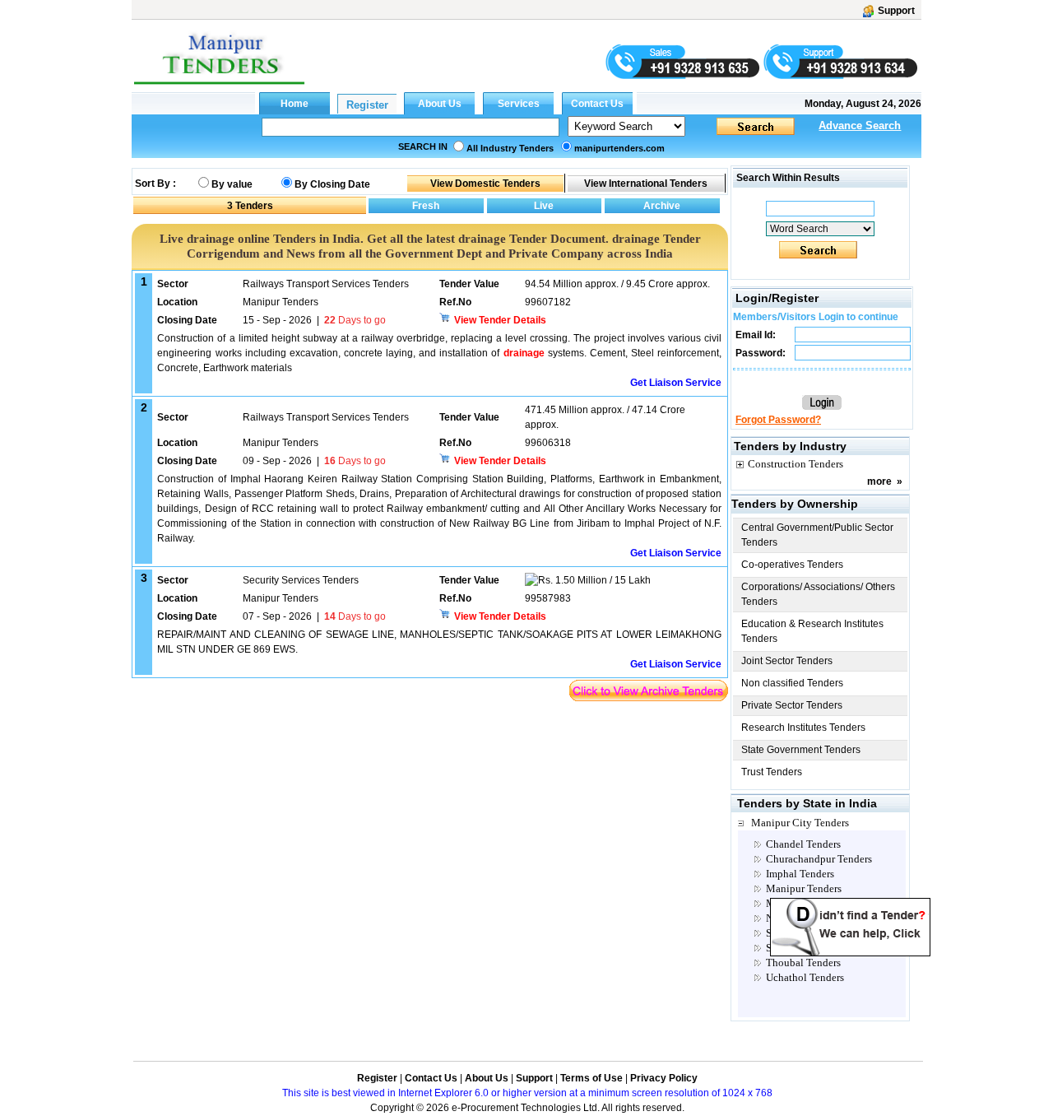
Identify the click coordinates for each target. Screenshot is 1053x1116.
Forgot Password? (778, 419)
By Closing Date (332, 184)
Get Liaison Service (675, 382)
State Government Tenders (800, 750)
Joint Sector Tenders (787, 661)
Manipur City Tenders (800, 822)
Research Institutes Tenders (803, 727)
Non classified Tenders (792, 683)
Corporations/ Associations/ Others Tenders (818, 594)
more (879, 481)
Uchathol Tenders (805, 977)
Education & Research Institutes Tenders (812, 631)
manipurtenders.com (619, 148)
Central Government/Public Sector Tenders (817, 535)
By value (232, 184)
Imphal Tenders (800, 873)
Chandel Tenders (803, 844)
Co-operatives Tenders (792, 564)
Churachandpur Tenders (819, 859)
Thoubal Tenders (803, 962)
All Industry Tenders (510, 148)
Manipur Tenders (804, 888)
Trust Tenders (771, 772)
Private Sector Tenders (791, 705)
